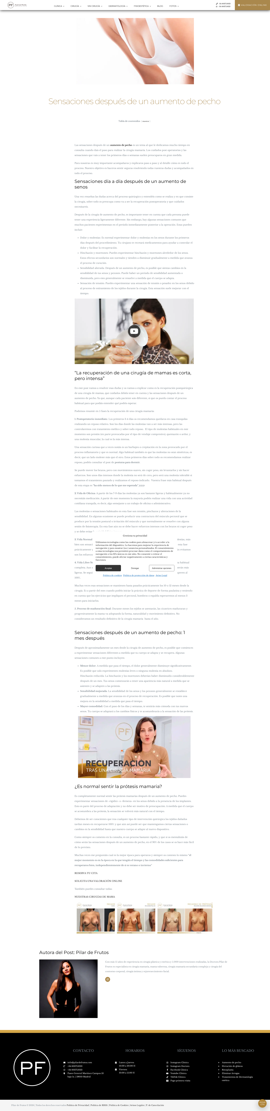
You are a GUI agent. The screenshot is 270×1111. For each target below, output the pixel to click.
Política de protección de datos (138, 575)
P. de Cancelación (155, 1105)
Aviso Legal (161, 575)
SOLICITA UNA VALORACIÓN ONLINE (98, 881)
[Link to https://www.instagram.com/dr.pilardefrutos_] (107, 979)
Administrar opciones (161, 568)
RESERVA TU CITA (86, 873)
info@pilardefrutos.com (80, 1062)
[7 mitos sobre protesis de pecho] (134, 299)
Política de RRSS (99, 1105)
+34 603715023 (75, 1066)
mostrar (145, 121)
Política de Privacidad (78, 1105)
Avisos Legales (137, 1105)
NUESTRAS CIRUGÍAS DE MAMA (95, 896)
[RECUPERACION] (134, 717)
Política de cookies (112, 575)
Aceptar (108, 568)
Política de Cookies (119, 1105)
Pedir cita (262, 1103)
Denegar (135, 568)
